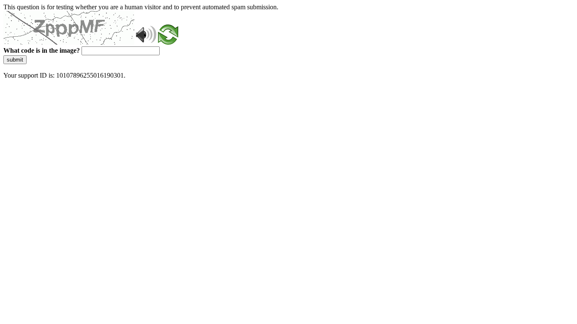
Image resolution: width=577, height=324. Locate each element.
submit (15, 60)
